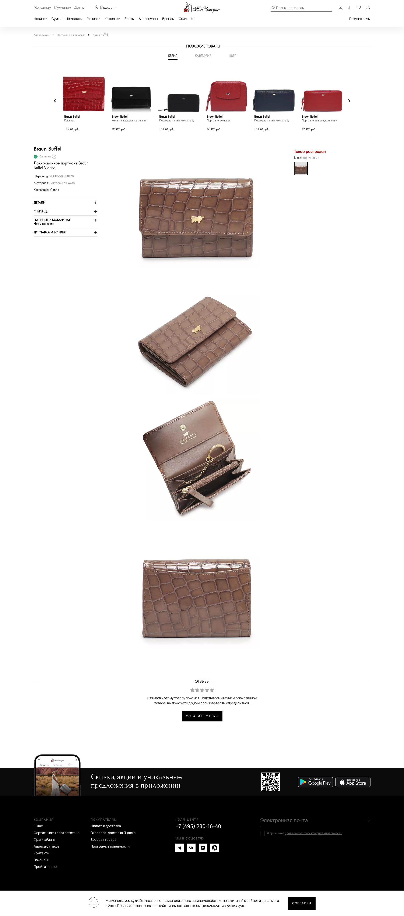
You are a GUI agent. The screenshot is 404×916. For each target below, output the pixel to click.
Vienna (54, 190)
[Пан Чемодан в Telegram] (179, 848)
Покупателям (359, 18)
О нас (38, 826)
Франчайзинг (45, 839)
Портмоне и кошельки (71, 35)
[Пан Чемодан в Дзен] (203, 848)
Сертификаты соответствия (56, 832)
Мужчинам (62, 7)
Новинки (40, 18)
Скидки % (186, 18)
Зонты (129, 18)
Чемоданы (74, 18)
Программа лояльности (110, 846)
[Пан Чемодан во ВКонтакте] (191, 848)
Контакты (41, 853)
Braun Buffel (100, 35)
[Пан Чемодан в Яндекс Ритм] (214, 848)
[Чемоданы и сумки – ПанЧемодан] (202, 7)
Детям (79, 7)
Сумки (57, 18)
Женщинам (42, 7)
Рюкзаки (93, 18)
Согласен (301, 903)
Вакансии (41, 860)
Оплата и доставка (106, 826)
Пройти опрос (45, 866)
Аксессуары (148, 18)
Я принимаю (304, 833)
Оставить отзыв (202, 716)
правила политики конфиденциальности (313, 833)
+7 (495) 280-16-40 (198, 826)
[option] (84, 100)
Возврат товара (103, 839)
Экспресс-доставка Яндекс (113, 832)
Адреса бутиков (47, 846)
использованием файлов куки (223, 906)
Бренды (168, 18)
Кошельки (112, 18)
